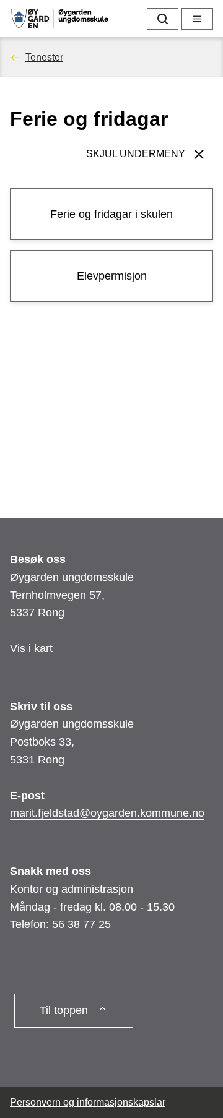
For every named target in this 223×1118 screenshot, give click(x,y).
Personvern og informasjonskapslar (87, 1102)
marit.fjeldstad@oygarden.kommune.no (107, 813)
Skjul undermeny (135, 153)
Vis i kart (31, 648)
